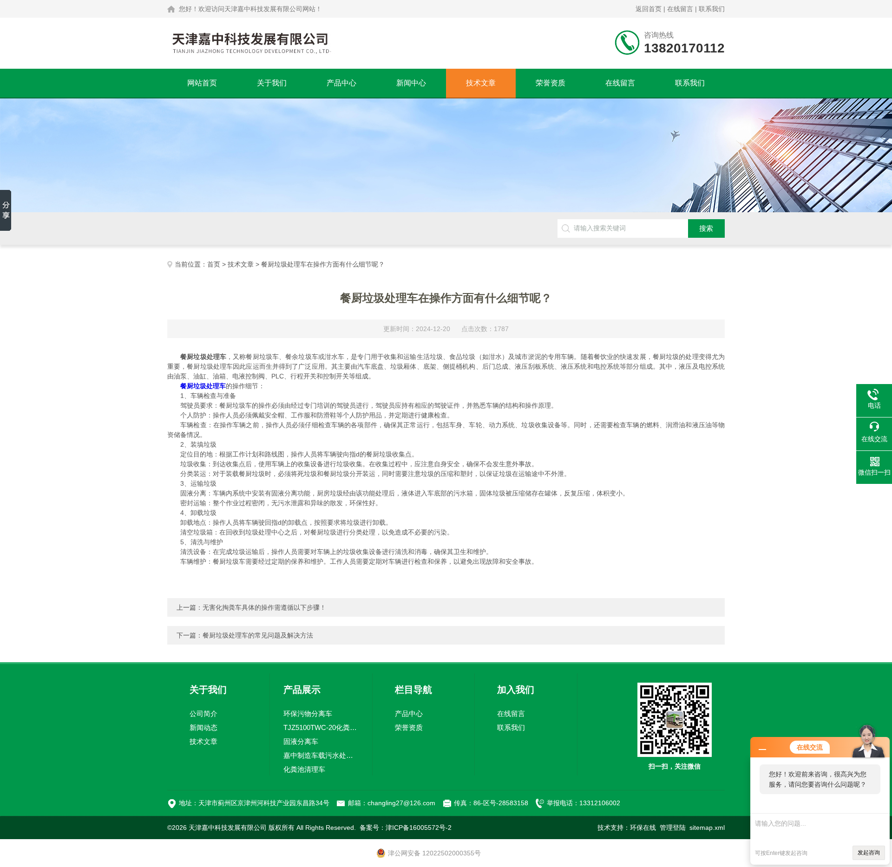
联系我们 (712, 9)
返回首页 (649, 9)
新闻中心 (411, 83)
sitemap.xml (707, 827)
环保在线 (643, 827)
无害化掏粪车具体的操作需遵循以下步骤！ (264, 607)
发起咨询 (869, 852)
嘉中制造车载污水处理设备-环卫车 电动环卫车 (321, 755)
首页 (213, 264)
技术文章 (481, 83)
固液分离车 (300, 741)
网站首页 (202, 83)
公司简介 (203, 713)
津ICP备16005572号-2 (419, 827)
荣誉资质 (550, 83)
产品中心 (341, 83)
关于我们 (272, 83)
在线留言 (680, 9)
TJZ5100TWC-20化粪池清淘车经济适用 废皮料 (321, 727)
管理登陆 (673, 827)
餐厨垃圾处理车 (203, 386)
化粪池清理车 (304, 769)
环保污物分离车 (307, 713)
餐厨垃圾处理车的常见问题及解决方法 (258, 635)
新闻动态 (203, 727)
